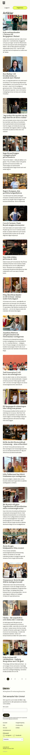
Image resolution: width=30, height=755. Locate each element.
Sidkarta (5, 751)
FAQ (4, 725)
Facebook (18, 735)
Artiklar (18, 727)
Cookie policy (19, 725)
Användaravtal (7, 730)
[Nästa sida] (25, 679)
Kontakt (5, 722)
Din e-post (5, 706)
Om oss (5, 727)
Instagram (8, 735)
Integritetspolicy (20, 722)
